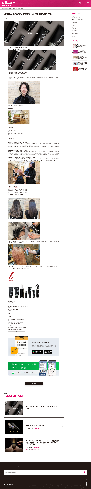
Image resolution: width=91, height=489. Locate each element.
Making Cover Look (75, 33)
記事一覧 (5, 8)
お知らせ (73, 36)
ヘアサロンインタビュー (76, 25)
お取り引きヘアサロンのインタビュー (78, 19)
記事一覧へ (34, 383)
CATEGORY (6, 466)
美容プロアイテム (74, 27)
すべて (73, 16)
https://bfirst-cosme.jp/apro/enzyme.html (16, 331)
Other (73, 20)
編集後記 (73, 35)
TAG (11, 466)
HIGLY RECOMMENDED (75, 31)
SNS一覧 (17, 466)
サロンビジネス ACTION (76, 17)
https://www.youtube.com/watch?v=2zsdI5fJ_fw (18, 327)
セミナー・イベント (75, 22)
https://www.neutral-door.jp (14, 131)
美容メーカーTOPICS (75, 24)
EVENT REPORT (74, 30)
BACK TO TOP (86, 484)
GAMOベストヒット (75, 28)
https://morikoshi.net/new (13, 134)
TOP (2, 8)
